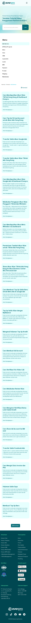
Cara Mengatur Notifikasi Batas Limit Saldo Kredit (14, 409)
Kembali (24, 87)
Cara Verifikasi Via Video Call (13, 370)
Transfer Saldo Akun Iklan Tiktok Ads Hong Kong (15, 159)
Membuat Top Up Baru (11, 505)
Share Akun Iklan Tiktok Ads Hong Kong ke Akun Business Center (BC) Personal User (15, 268)
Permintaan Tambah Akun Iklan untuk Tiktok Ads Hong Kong (14, 246)
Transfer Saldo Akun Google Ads (15, 139)
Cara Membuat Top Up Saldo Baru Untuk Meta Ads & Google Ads (15, 290)
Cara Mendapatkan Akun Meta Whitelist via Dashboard (14, 225)
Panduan (8, 84)
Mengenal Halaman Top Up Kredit (15, 332)
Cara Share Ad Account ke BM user (14, 430)
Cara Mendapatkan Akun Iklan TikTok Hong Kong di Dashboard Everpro (15, 97)
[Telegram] (24, 614)
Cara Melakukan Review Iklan (13, 389)
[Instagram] (7, 614)
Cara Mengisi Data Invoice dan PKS (14, 466)
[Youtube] (20, 614)
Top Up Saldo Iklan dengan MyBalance (13, 311)
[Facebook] (15, 614)
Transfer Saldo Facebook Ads (14, 448)
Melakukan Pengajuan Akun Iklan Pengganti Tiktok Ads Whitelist (15, 203)
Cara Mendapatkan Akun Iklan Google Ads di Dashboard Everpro (15, 180)
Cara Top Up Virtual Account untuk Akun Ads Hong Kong (13, 119)
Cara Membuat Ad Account (13, 351)
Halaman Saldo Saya (10, 486)
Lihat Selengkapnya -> (8, 109)
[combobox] (12, 27)
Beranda (3, 84)
